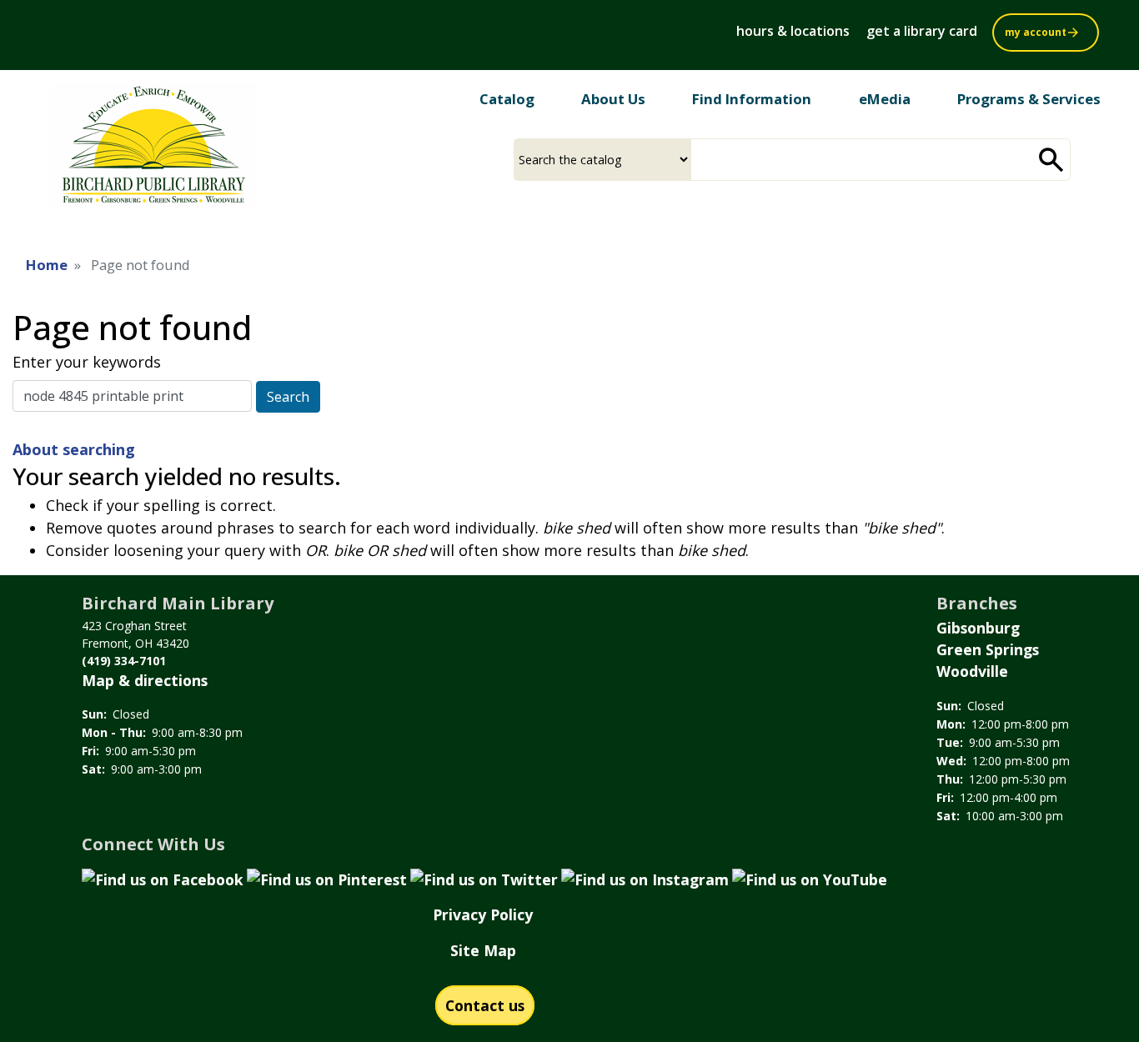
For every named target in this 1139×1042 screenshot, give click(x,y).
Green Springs (987, 649)
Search (288, 397)
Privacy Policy (483, 914)
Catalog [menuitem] (506, 98)
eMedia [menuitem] (885, 98)
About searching (74, 449)
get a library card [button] (921, 31)
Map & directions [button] (145, 680)
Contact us (484, 1005)
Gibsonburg (978, 628)
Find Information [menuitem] (751, 98)
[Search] (1051, 159)
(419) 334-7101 (124, 661)
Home (47, 264)
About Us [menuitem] (613, 98)
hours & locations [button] (793, 31)
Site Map (483, 950)
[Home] (153, 150)
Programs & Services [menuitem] (1029, 98)
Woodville (972, 671)
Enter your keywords (87, 362)
